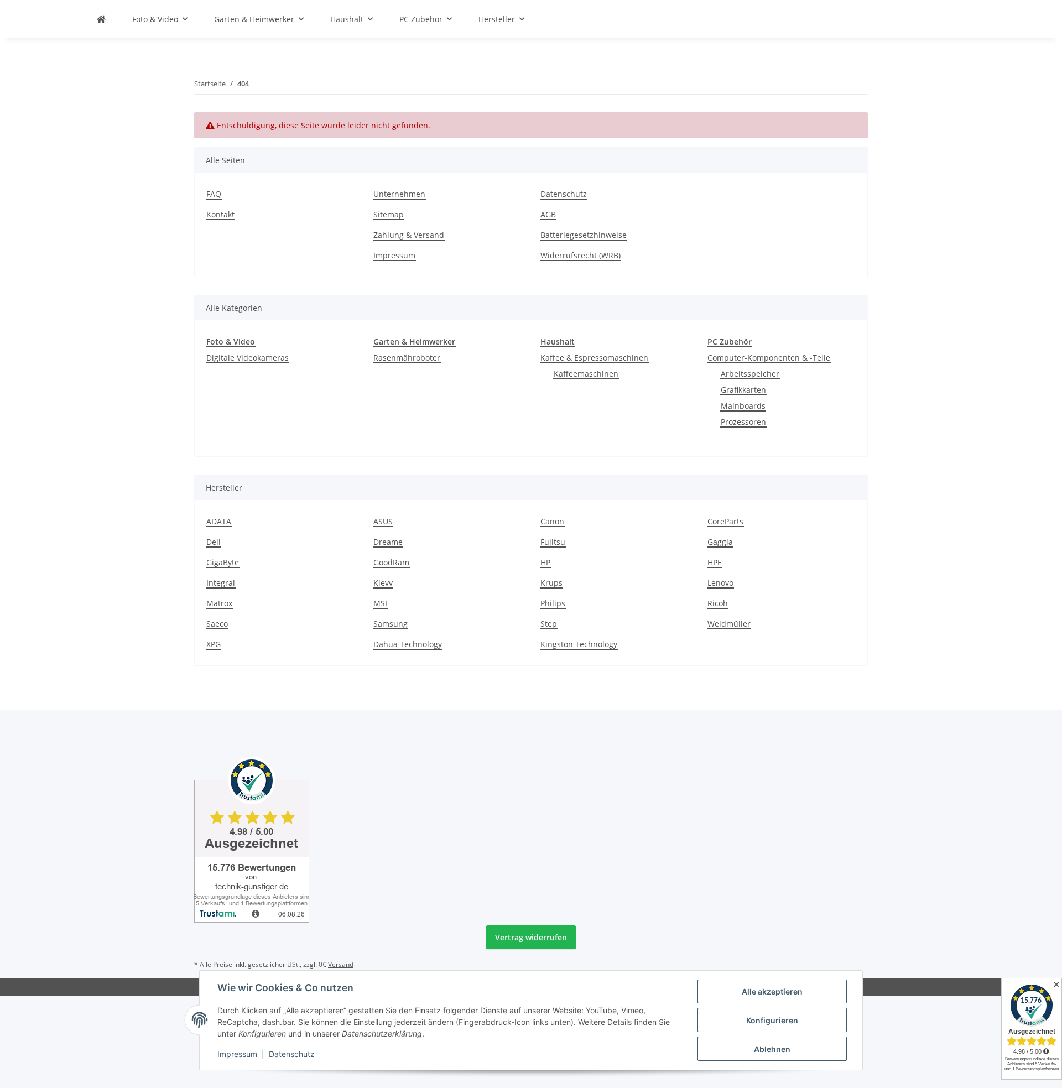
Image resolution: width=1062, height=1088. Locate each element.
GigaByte (222, 562)
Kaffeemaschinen (586, 373)
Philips (552, 603)
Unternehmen (399, 194)
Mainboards (743, 405)
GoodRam (391, 562)
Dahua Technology (407, 644)
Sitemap (388, 214)
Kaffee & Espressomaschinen (594, 357)
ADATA (218, 521)
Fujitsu (552, 542)
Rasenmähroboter (406, 357)
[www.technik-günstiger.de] (101, 19)
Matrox (219, 603)
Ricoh (717, 603)
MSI (380, 603)
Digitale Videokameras (247, 357)
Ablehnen (772, 1049)
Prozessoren (743, 422)
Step (548, 623)
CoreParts (725, 521)
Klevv (383, 582)
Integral (220, 582)
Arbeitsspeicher (750, 373)
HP (545, 562)
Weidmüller (729, 623)
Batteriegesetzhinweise (583, 235)
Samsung (390, 623)
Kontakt (220, 214)
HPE (714, 562)
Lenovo (720, 582)
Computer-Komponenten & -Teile (768, 357)
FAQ (213, 194)
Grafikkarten (743, 389)
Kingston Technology (578, 644)
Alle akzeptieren (772, 991)
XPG (213, 644)
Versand (340, 964)
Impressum (237, 1054)
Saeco (217, 623)
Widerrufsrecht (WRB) (580, 255)
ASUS (383, 521)
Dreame (388, 542)
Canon (552, 521)
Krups (551, 582)
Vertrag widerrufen (531, 937)
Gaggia (720, 542)
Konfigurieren (772, 1020)
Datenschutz (292, 1054)
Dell (213, 542)
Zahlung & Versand (408, 235)
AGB (548, 214)
